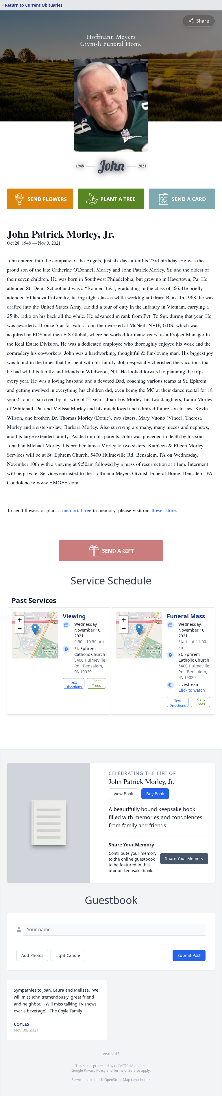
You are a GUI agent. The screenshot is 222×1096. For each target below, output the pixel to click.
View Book (123, 793)
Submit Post (189, 955)
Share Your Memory (184, 858)
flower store (163, 510)
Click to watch (191, 690)
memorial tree (76, 510)
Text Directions (73, 684)
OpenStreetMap (117, 1079)
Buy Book (155, 793)
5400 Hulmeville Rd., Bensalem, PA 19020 (89, 665)
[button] (35, 629)
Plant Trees (96, 683)
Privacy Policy (95, 1070)
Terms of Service (126, 1070)
